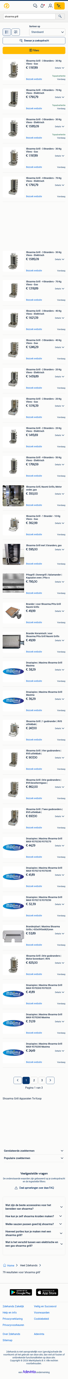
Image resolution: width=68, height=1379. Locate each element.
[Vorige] (18, 1080)
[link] (7, 5)
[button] (43, 5)
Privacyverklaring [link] (13, 1318)
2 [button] (34, 1080)
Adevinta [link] (39, 1334)
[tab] (7, 32)
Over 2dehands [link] (11, 1334)
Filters (36, 50)
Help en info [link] (10, 1312)
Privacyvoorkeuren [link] (13, 1325)
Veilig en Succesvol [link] (45, 1306)
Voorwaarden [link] (42, 1312)
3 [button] (42, 1080)
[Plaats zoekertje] (59, 5)
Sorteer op (34, 26)
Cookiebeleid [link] (41, 1318)
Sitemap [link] (7, 1340)
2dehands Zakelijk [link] (13, 1306)
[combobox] (29, 16)
